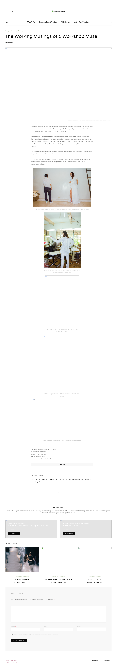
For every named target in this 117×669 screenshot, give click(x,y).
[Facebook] (6, 11)
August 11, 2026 (62, 583)
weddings (88, 479)
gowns (52, 479)
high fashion (60, 479)
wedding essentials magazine (75, 479)
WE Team (11, 529)
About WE (95, 661)
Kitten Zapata (9, 42)
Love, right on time (94, 579)
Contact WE (107, 661)
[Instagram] (9, 11)
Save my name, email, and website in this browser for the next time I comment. (36, 635)
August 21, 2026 (25, 583)
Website (79, 626)
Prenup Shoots (12, 524)
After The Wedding (81, 22)
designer (45, 479)
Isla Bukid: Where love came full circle (58, 579)
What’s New (31, 22)
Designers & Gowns (10, 31)
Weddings (20, 31)
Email (46, 627)
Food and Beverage (68, 524)
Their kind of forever (22, 579)
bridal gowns (36, 479)
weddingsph (36, 482)
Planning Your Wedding (48, 22)
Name (13, 627)
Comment (14, 605)
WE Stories (65, 22)
